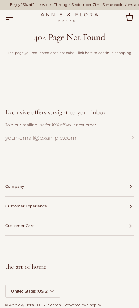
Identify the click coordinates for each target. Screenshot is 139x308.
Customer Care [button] (20, 225)
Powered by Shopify (82, 305)
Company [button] (14, 186)
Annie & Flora (21, 305)
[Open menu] (15, 17)
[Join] (128, 137)
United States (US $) (29, 291)
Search (54, 305)
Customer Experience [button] (26, 206)
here (89, 52)
